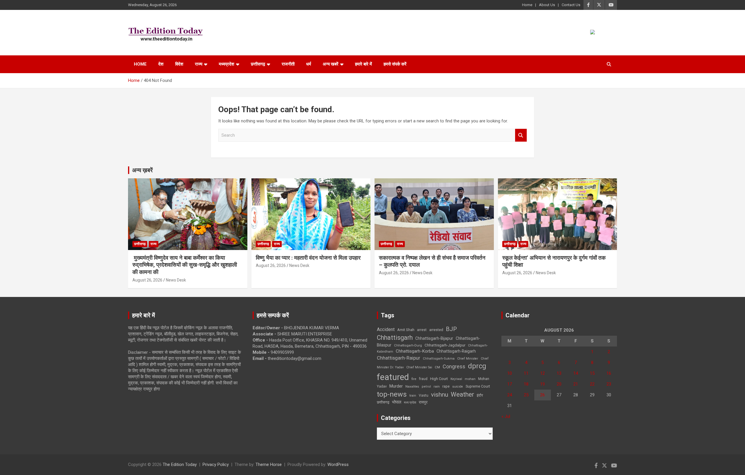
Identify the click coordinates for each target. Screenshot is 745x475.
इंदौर (480, 395)
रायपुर (423, 402)
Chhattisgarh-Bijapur (434, 338)
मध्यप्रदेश (226, 64)
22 (592, 384)
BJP (451, 329)
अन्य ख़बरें (142, 170)
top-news (392, 394)
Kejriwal (456, 379)
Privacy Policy (216, 464)
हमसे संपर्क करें (395, 64)
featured (393, 377)
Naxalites (412, 386)
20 (559, 384)
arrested (436, 330)
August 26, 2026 (147, 280)
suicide (457, 386)
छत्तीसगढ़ (258, 64)
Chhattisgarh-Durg (408, 345)
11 (526, 373)
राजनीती (288, 64)
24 (509, 394)
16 (608, 373)
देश (161, 64)
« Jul (505, 416)
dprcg (477, 366)
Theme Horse (269, 464)
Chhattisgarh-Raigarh (456, 351)
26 (542, 394)
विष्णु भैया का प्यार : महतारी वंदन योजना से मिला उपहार (308, 257)
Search (521, 135)
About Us (547, 5)
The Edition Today (180, 464)
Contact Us (571, 5)
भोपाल (396, 402)
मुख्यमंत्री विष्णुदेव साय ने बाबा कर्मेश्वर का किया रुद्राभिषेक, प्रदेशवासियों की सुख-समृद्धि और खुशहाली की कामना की (184, 264)
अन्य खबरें (330, 64)
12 (542, 373)
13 (559, 373)
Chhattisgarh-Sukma (439, 358)
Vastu (423, 395)
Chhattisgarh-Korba (415, 351)
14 (575, 373)
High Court (439, 379)
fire (413, 379)
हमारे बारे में (363, 64)
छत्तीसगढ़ (383, 402)
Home (527, 5)
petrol (426, 386)
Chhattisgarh (395, 337)
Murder (396, 386)
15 (592, 373)
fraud (423, 379)
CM (437, 367)
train (412, 395)
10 (509, 373)
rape (446, 386)
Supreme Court (478, 386)
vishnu (439, 394)
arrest (422, 330)
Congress (454, 366)
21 (575, 384)
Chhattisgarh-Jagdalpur (445, 345)
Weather (462, 394)
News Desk (176, 280)
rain (437, 386)
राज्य (198, 64)
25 (526, 394)
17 (509, 384)
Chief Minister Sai (419, 367)
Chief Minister (467, 358)
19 (542, 384)
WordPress (338, 464)
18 (526, 384)
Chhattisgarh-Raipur (398, 358)
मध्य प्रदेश (410, 402)
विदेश (179, 64)
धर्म (308, 64)
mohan (470, 379)
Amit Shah (405, 330)
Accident (386, 329)
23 (608, 384)
